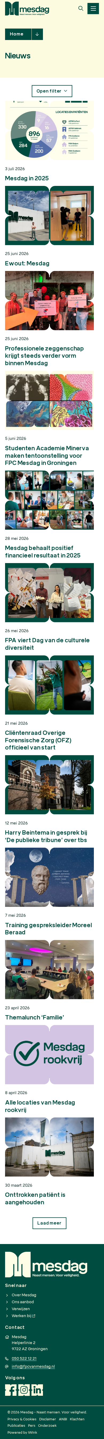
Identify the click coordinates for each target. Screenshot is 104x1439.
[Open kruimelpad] (37, 34)
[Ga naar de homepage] (27, 8)
